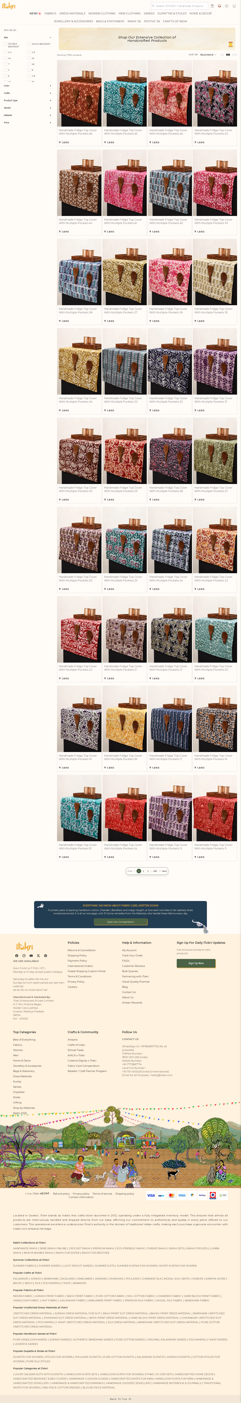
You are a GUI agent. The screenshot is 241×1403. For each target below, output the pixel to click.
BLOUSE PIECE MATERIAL (99, 1387)
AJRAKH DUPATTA (178, 1357)
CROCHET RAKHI (79, 1248)
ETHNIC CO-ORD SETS (159, 1374)
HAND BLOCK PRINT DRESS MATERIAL (154, 1317)
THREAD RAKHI (157, 1248)
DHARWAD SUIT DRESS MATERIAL (65, 1317)
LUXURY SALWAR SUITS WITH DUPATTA (38, 1374)
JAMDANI (101, 1278)
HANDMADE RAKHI (25, 1248)
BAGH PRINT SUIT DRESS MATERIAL (125, 1313)
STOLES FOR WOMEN (58, 1357)
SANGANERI (84, 1278)
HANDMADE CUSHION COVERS (88, 1378)
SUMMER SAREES (50, 1265)
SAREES (149, 13)
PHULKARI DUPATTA (88, 1357)
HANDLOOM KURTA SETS (81, 1374)
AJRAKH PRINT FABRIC (50, 1296)
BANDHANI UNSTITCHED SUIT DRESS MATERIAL (168, 1322)
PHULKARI (132, 1278)
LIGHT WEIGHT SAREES (78, 1265)
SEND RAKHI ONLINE (53, 1248)
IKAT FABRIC (50, 1300)
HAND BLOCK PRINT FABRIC (202, 1296)
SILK (37, 1283)
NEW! (34, 13)
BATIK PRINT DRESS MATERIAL (108, 1317)
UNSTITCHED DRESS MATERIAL (32, 1313)
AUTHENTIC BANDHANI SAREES (93, 1339)
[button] (234, 6)
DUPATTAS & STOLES (172, 13)
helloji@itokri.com (162, 1075)
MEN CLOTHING (130, 13)
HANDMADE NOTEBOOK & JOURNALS (177, 1383)
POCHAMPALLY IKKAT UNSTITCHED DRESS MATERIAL (71, 1322)
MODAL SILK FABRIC (169, 1300)
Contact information (81, 1197)
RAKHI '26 (134, 21)
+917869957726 (149, 1046)
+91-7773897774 (132, 1064)
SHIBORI (197, 1278)
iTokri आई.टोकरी (41, 1193)
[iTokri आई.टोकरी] (8, 6)
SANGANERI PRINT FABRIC (105, 1300)
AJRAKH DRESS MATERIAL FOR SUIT (77, 1313)
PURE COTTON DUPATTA (118, 1357)
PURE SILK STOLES (38, 1361)
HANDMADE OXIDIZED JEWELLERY (128, 1383)
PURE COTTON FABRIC (110, 1296)
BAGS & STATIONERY (110, 21)
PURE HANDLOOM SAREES (30, 1339)
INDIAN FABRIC (23, 1296)
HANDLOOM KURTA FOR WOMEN (121, 1374)
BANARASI (79, 1283)
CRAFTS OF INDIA (175, 21)
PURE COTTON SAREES (130, 1339)
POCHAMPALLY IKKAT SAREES (208, 1339)
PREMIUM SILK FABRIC (139, 1300)
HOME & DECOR (201, 13)
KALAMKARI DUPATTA (151, 1357)
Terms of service (102, 1193)
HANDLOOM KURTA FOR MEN (174, 1378)
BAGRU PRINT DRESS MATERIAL (170, 1313)
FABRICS (50, 13)
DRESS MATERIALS (72, 13)
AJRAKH (36, 1278)
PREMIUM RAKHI (103, 1248)
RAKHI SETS (176, 1248)
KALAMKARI (21, 1278)
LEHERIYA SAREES (26, 1344)
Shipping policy (124, 1193)
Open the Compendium (120, 921)
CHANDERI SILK (152, 1278)
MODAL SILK (172, 1278)
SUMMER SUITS (104, 1265)
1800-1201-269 (130, 1057)
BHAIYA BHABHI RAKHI (38, 1252)
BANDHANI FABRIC (197, 1300)
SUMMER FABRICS (25, 1265)
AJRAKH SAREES (60, 1339)
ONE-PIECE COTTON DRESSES (61, 1387)
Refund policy (61, 1193)
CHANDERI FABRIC (169, 1296)
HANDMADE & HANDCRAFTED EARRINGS (77, 1383)
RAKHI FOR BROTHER (95, 1252)
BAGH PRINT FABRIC (80, 1296)
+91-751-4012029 (132, 1071)
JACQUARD (67, 1278)
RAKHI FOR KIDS (197, 1248)
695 (155, 871)
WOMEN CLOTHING (102, 13)
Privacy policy (81, 1193)
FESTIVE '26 (152, 21)
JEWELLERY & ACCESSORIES (73, 21)
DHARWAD (116, 1278)
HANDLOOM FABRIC (26, 1300)
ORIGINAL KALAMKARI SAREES (167, 1339)
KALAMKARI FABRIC (73, 1300)
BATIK (186, 1278)
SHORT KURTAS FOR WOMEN (178, 1265)
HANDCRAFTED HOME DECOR (194, 1374)
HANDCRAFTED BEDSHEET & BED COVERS (40, 1378)
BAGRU (17, 1283)
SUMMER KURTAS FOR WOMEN (137, 1265)
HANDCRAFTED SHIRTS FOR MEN (132, 1378)
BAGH (28, 1283)
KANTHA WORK (216, 1278)
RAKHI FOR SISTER (67, 1252)
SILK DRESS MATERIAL (122, 1322)
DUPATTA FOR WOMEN (28, 1357)
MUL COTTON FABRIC (141, 1296)
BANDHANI (51, 1278)
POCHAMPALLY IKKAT (57, 1283)
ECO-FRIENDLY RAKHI (131, 1248)
